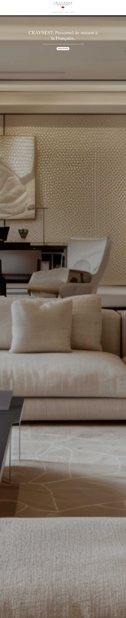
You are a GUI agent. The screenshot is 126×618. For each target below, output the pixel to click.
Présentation (55, 12)
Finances (67, 12)
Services (60, 12)
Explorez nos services (63, 48)
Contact (71, 12)
